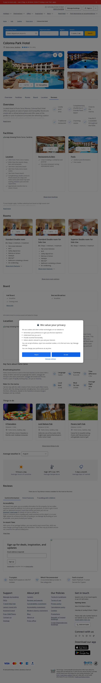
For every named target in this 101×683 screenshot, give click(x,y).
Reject (36, 355)
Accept (66, 355)
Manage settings (50, 359)
